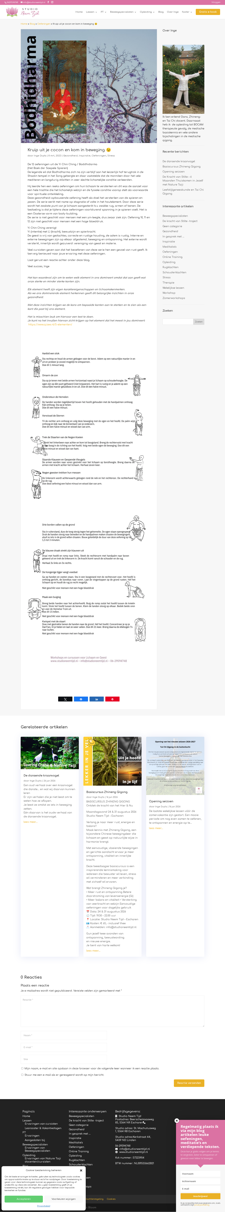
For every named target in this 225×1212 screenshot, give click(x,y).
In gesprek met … (173, 236)
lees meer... (31, 822)
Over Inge (173, 12)
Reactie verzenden (189, 1083)
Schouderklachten (174, 272)
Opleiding (146, 12)
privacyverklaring (201, 1205)
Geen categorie (172, 226)
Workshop (169, 293)
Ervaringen (32, 1135)
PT (102, 12)
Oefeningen (43, 24)
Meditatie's (169, 246)
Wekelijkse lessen (173, 288)
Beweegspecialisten (121, 12)
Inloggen (216, 2)
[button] (81, 1170)
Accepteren (24, 1199)
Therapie (168, 282)
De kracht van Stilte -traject (180, 221)
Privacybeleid (43, 1206)
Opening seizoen (174, 171)
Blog (161, 12)
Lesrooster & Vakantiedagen (43, 1128)
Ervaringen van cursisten (41, 1123)
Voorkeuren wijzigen (64, 1199)
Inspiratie (84, 155)
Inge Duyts (40, 155)
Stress (111, 155)
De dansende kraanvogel (179, 161)
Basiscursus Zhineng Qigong (182, 166)
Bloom (92, 1207)
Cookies (111, 1199)
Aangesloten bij (35, 1140)
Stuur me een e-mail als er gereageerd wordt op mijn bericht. (64, 1075)
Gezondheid (70, 155)
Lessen (90, 12)
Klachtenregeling (94, 1199)
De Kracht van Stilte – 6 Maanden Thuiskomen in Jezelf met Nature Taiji (183, 181)
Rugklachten (170, 267)
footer (185, 12)
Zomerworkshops (174, 298)
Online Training (172, 257)
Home (79, 12)
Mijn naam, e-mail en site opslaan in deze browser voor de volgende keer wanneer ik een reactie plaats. (91, 1068)
